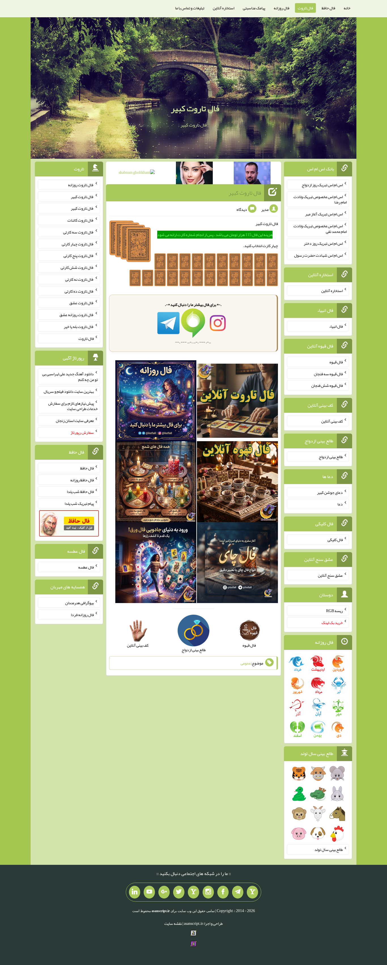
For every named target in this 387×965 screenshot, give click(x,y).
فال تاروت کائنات (80, 220)
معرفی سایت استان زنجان (75, 420)
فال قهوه (336, 362)
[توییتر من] (178, 892)
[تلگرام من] (237, 892)
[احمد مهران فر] (252, 174)
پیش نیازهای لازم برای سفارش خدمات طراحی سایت (73, 406)
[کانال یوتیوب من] (149, 892)
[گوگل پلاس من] (164, 892)
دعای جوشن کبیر (330, 492)
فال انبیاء (336, 326)
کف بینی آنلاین (332, 421)
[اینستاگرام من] (208, 892)
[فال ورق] (155, 564)
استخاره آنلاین (223, 8)
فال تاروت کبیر (195, 108)
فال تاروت (305, 8)
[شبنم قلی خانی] (137, 173)
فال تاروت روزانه (81, 185)
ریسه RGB (334, 611)
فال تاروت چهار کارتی (78, 244)
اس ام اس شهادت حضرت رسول (318, 255)
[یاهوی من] (252, 892)
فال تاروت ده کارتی (79, 291)
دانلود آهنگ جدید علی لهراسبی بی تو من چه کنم (70, 376)
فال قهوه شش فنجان (327, 385)
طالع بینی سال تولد (328, 850)
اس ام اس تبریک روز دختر (323, 243)
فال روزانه (281, 8)
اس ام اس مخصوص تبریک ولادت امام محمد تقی (320, 228)
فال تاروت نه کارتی (79, 279)
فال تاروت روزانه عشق (76, 315)
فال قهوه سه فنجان (328, 374)
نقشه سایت (173, 923)
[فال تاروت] (237, 402)
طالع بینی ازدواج (331, 457)
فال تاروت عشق (81, 303)
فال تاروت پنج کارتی (78, 256)
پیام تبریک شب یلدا (79, 503)
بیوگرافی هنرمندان (79, 603)
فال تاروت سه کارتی (78, 232)
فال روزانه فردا (82, 615)
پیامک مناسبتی (254, 8)
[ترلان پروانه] (194, 174)
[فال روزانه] (155, 402)
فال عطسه (86, 567)
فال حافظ (328, 8)
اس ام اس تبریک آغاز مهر (324, 214)
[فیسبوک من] (223, 892)
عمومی (246, 663)
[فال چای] (237, 564)
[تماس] (193, 892)
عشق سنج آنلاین (330, 575)
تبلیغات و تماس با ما (189, 8)
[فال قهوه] (237, 483)
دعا (340, 504)
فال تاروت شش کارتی (77, 267)
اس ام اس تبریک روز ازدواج (322, 185)
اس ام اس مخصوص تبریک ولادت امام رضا (320, 199)
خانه (347, 8)
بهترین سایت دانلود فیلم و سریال (69, 391)
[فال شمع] (155, 483)
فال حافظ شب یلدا (80, 492)
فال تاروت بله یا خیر (79, 327)
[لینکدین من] (134, 892)
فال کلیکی (335, 540)
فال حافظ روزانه (82, 480)
